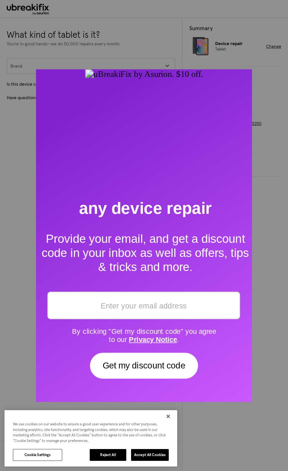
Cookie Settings (37, 454)
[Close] (168, 416)
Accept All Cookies (150, 454)
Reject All (108, 454)
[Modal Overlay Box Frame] (144, 235)
